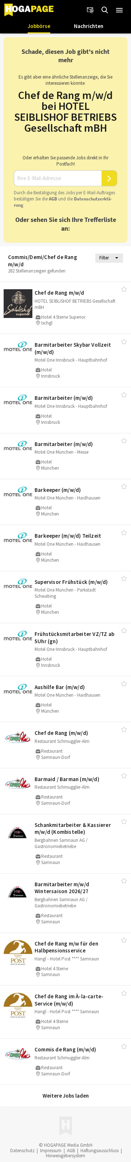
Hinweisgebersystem (65, 1156)
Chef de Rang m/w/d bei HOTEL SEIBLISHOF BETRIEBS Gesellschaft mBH (65, 111)
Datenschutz (22, 1150)
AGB (53, 199)
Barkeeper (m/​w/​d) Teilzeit (68, 535)
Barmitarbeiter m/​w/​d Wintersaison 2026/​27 (62, 888)
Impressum (50, 1150)
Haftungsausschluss (99, 1150)
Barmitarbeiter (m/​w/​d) (64, 397)
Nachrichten (88, 26)
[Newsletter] (90, 10)
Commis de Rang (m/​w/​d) (65, 1049)
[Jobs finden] (105, 10)
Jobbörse (39, 26)
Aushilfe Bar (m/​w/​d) (60, 687)
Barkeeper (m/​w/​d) (58, 489)
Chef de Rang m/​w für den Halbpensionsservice (66, 947)
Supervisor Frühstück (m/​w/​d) (71, 581)
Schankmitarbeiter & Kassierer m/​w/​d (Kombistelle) (73, 828)
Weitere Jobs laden (66, 1095)
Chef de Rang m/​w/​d (59, 292)
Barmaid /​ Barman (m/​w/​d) (67, 779)
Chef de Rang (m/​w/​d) (61, 732)
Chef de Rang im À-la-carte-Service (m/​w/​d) (69, 1000)
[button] (119, 10)
